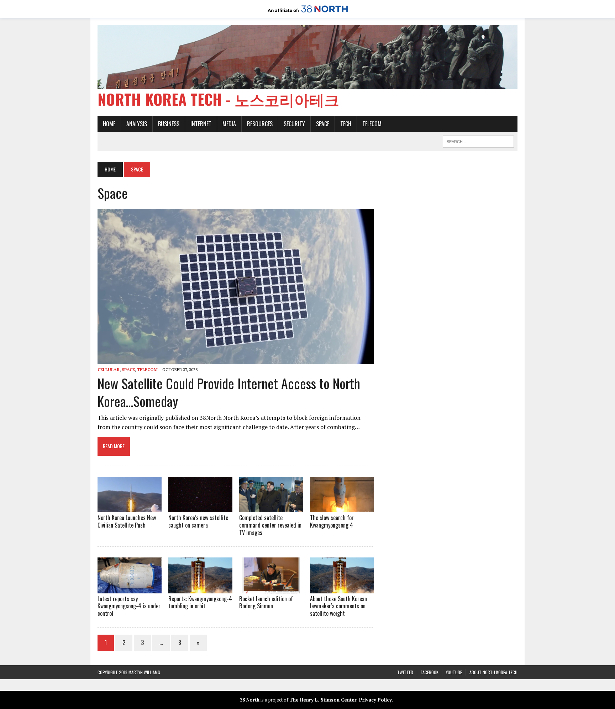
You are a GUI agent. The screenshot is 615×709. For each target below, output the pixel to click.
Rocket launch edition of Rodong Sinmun (266, 602)
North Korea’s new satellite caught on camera (198, 521)
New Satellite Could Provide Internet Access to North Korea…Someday (229, 392)
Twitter (405, 672)
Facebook (429, 672)
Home (109, 124)
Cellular (109, 369)
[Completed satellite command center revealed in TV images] (271, 508)
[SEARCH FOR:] (478, 140)
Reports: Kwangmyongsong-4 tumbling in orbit (200, 602)
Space (322, 124)
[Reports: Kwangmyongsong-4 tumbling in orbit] (200, 588)
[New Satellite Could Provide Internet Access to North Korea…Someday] (236, 359)
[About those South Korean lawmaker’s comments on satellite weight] (342, 588)
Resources (260, 124)
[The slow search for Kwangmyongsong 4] (342, 508)
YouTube (454, 672)
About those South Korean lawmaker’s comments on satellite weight (338, 606)
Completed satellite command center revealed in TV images (270, 525)
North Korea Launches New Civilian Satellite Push (127, 521)
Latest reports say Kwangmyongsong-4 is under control (129, 606)
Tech (345, 124)
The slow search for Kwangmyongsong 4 (332, 521)
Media (229, 124)
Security (294, 124)
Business (168, 124)
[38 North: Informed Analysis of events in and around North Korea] (308, 13)
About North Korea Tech (493, 672)
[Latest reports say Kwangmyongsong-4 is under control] (130, 588)
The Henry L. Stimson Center (322, 700)
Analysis (136, 124)
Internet (200, 124)
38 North (249, 700)
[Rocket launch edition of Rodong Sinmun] (271, 588)
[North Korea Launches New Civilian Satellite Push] (130, 508)
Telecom (372, 124)
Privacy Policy (375, 700)
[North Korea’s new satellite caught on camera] (200, 508)
